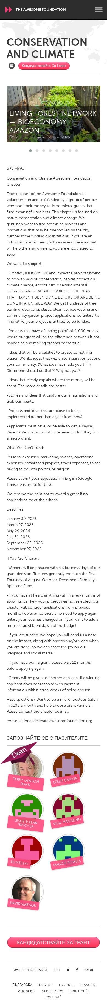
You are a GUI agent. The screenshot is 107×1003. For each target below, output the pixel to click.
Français (87, 985)
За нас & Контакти (30, 970)
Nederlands (52, 991)
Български (22, 985)
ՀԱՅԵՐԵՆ (26, 991)
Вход (88, 970)
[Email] (11, 65)
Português (79, 991)
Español (66, 985)
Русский (54, 997)
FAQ (57, 970)
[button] (30, 150)
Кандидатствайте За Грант (44, 66)
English (45, 985)
